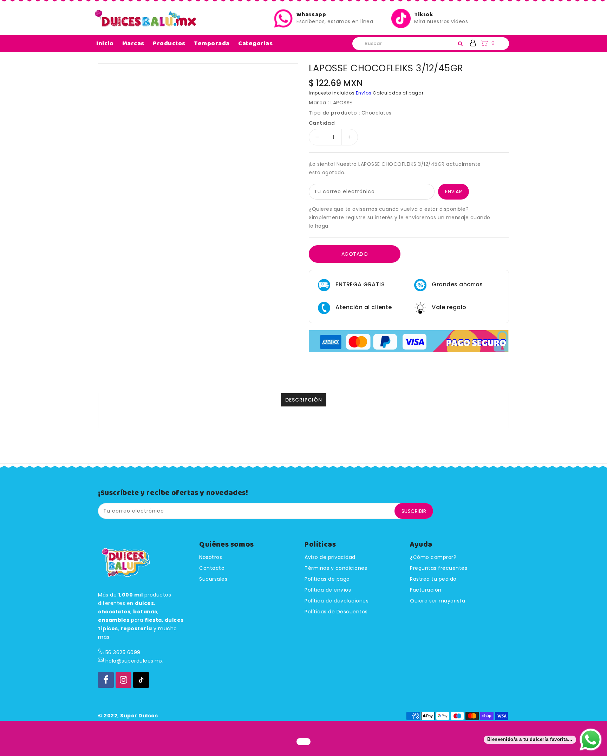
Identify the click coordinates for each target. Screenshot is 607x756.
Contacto (211, 568)
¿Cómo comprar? (433, 557)
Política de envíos (328, 589)
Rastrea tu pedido (433, 578)
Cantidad (322, 122)
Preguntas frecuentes (438, 568)
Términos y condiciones (336, 568)
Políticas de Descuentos (336, 611)
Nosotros (210, 557)
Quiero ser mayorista (437, 600)
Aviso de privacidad (330, 557)
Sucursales (213, 578)
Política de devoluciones (336, 600)
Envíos (363, 93)
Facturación (426, 589)
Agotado (354, 254)
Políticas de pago (327, 578)
